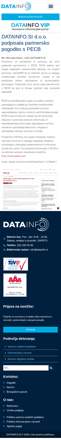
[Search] (52, 368)
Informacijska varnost (20, 352)
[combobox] (25, 368)
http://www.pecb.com (13, 155)
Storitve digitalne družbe (21, 359)
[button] (50, 6)
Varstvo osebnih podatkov (22, 346)
